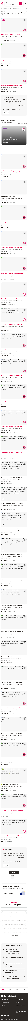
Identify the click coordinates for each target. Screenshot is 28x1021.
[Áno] (4, 112)
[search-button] (20, 3)
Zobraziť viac (21, 105)
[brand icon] (2, 3)
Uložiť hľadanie (8, 893)
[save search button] (25, 12)
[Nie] (7, 112)
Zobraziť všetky (14, 935)
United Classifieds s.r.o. (12, 1019)
